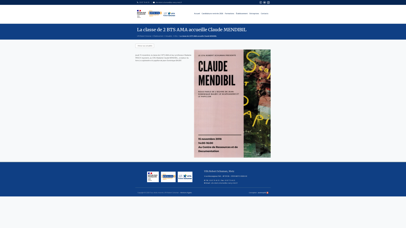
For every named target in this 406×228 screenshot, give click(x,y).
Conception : (253, 193)
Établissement (242, 13)
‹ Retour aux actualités (144, 46)
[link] (263, 193)
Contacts (264, 13)
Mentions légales (186, 193)
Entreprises (254, 13)
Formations (229, 13)
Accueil (197, 13)
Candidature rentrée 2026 (212, 13)
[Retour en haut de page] (402, 226)
